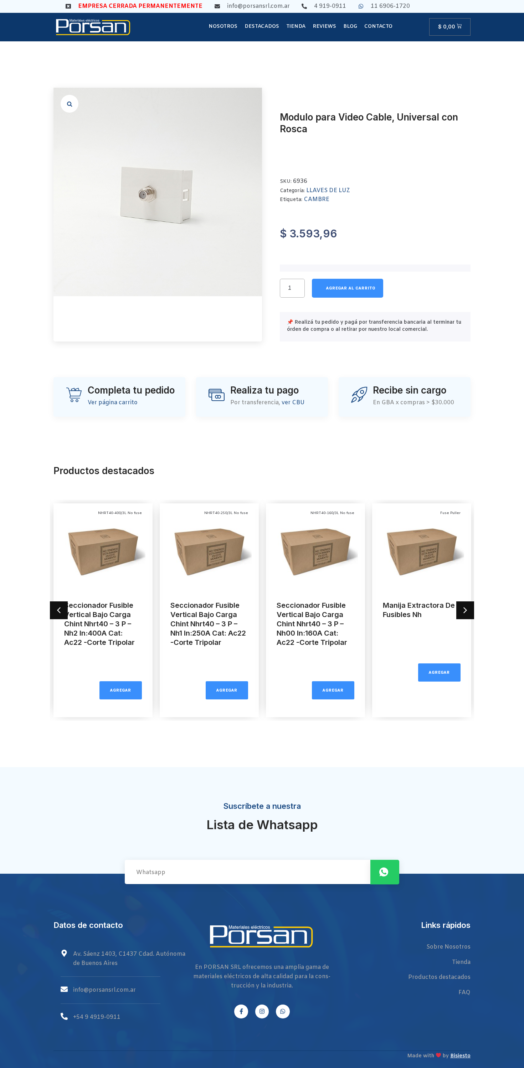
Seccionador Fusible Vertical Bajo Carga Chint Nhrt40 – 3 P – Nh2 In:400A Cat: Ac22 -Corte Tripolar (99, 624)
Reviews (324, 26)
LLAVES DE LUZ (328, 190)
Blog (350, 26)
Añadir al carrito (347, 288)
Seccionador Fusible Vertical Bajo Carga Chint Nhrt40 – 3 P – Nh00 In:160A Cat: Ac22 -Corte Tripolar (312, 624)
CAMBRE (316, 199)
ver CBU (293, 402)
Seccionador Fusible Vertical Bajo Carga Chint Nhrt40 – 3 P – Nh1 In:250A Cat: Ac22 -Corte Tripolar (208, 624)
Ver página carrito (113, 402)
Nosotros (223, 26)
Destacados (262, 26)
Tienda (295, 26)
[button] (69, 104)
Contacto (378, 26)
